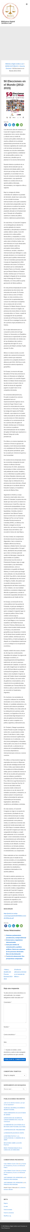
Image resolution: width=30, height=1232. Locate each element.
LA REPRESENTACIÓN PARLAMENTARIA (14, 1129)
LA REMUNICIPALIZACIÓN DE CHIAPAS (14, 1133)
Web (5, 1042)
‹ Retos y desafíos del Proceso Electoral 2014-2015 (8, 974)
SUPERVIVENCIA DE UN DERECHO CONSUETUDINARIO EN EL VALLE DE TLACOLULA (13, 1119)
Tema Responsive (5, 1228)
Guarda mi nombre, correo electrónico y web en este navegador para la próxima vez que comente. (14, 1052)
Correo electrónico (9, 1034)
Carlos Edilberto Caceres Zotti (11, 1163)
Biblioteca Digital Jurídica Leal (8, 22)
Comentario (8, 1002)
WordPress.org (7, 1215)
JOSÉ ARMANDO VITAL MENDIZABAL (13, 1177)
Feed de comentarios (9, 1212)
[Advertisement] (15, 42)
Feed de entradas (8, 1209)
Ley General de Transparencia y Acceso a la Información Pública (15, 1165)
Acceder (6, 1206)
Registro (6, 1203)
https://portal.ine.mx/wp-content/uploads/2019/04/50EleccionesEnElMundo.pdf (15, 916)
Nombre (6, 1027)
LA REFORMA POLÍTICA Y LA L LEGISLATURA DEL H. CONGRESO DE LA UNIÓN (14, 1138)
